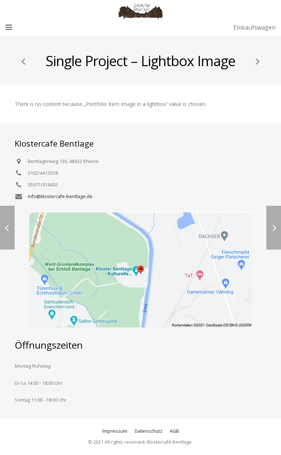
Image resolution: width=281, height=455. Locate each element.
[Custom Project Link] (257, 61)
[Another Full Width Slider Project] (24, 61)
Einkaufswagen (254, 27)
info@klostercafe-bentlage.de (60, 196)
